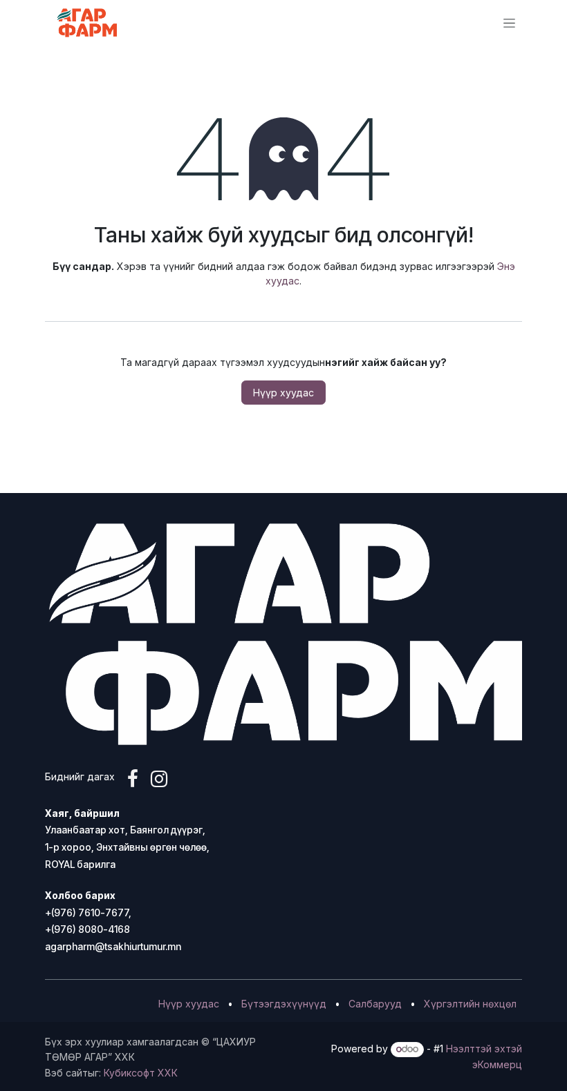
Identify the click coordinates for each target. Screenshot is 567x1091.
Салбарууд (375, 1004)
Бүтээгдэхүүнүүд (283, 1004)
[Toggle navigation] (509, 23)
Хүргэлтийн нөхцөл (470, 1004)
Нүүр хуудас (283, 392)
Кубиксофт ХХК (141, 1073)
